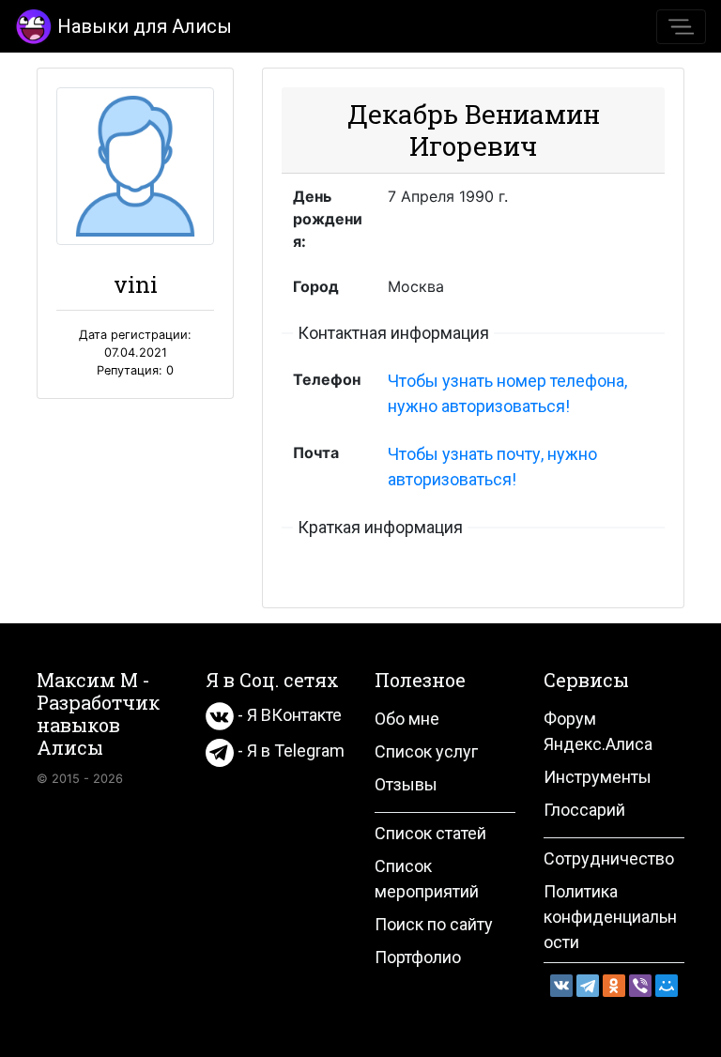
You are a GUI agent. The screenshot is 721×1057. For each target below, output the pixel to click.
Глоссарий (584, 810)
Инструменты (598, 777)
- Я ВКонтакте (288, 715)
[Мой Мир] (666, 985)
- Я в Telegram (289, 750)
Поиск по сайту (434, 924)
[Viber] (640, 985)
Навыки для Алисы (144, 26)
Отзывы (406, 784)
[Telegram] (587, 985)
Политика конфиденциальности (610, 916)
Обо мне (407, 718)
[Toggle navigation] (681, 26)
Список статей (430, 833)
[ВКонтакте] (561, 985)
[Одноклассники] (614, 985)
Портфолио (418, 957)
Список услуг (426, 751)
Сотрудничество (609, 858)
